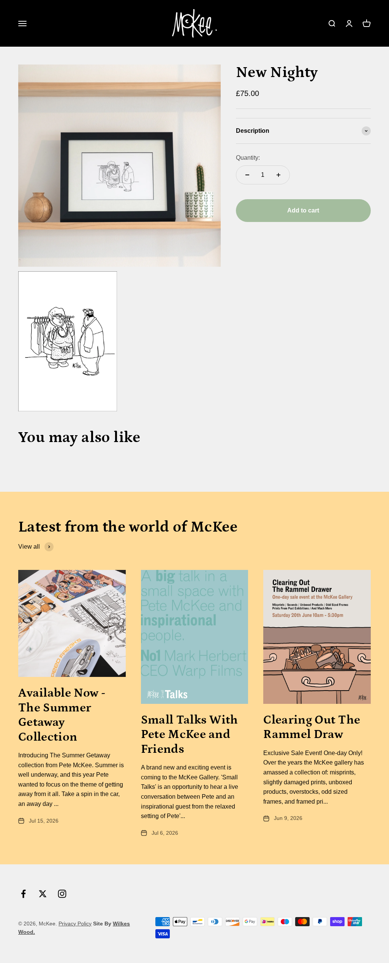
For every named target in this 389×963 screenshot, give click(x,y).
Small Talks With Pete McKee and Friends (189, 734)
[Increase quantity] (278, 175)
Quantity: (248, 157)
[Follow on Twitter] (43, 894)
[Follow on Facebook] (23, 894)
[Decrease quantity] (247, 175)
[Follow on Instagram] (62, 894)
